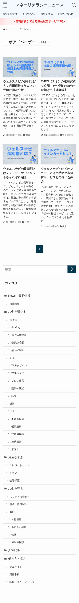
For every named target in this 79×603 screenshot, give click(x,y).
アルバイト (15, 566)
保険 (13, 534)
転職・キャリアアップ (22, 582)
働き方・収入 (17, 558)
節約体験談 (17, 542)
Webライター (19, 373)
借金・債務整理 (18, 504)
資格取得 (14, 574)
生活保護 (14, 480)
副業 (12, 358)
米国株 (15, 449)
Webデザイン (19, 365)
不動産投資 (17, 418)
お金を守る (15, 488)
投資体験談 (17, 434)
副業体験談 (17, 388)
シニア (13, 472)
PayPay (15, 327)
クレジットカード (19, 465)
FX (13, 411)
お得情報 (16, 519)
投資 (12, 403)
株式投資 (16, 441)
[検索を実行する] (71, 269)
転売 (13, 396)
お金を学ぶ (15, 457)
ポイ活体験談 (19, 335)
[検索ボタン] (74, 5)
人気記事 (14, 550)
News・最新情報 (19, 295)
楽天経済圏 (17, 342)
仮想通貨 (16, 426)
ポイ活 (13, 320)
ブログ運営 (17, 380)
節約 (12, 511)
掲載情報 (14, 303)
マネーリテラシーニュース (40, 5)
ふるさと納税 (19, 527)
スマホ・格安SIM (19, 496)
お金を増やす (17, 311)
